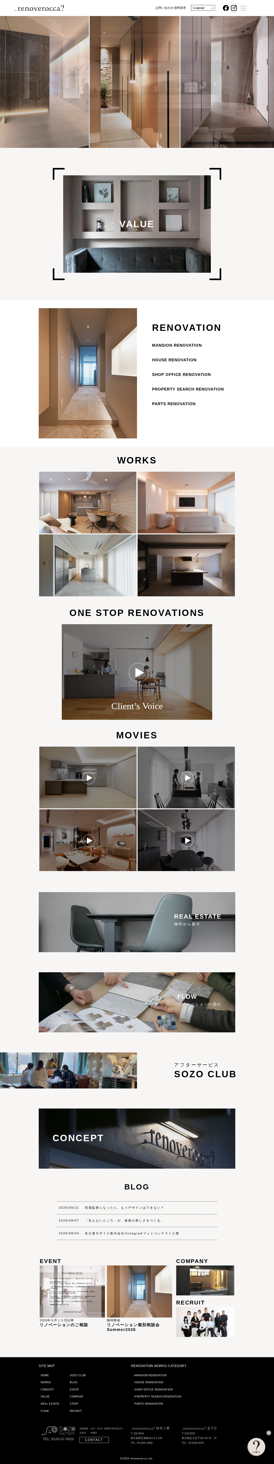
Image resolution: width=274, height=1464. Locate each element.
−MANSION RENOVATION (150, 1375)
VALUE (45, 1396)
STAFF (74, 1403)
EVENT (74, 1389)
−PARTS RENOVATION (148, 1403)
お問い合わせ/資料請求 (170, 7)
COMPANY (77, 1396)
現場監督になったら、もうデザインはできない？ (124, 1207)
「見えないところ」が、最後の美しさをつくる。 (124, 1220)
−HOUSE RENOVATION (148, 1382)
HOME (45, 1375)
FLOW (45, 1411)
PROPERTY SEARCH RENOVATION (188, 389)
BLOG (136, 1187)
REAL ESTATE (50, 1403)
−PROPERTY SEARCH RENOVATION (157, 1396)
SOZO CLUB (78, 1375)
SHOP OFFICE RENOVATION (181, 374)
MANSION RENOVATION (177, 345)
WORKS (137, 460)
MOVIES (137, 735)
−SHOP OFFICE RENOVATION (153, 1389)
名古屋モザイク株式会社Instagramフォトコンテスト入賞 (132, 1233)
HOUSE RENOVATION (174, 360)
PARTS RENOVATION (174, 404)
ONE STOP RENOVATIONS (137, 613)
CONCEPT (47, 1389)
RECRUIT (76, 1411)
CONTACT (94, 1440)
